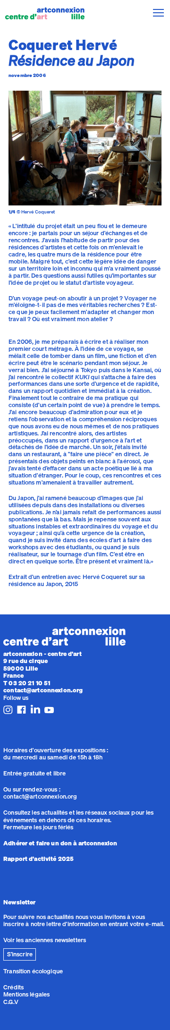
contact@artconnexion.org (43, 690)
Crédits (13, 987)
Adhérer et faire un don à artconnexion (60, 843)
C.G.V (10, 1001)
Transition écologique (33, 971)
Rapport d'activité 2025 (38, 858)
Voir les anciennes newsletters (44, 940)
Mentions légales (26, 994)
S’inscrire (20, 954)
